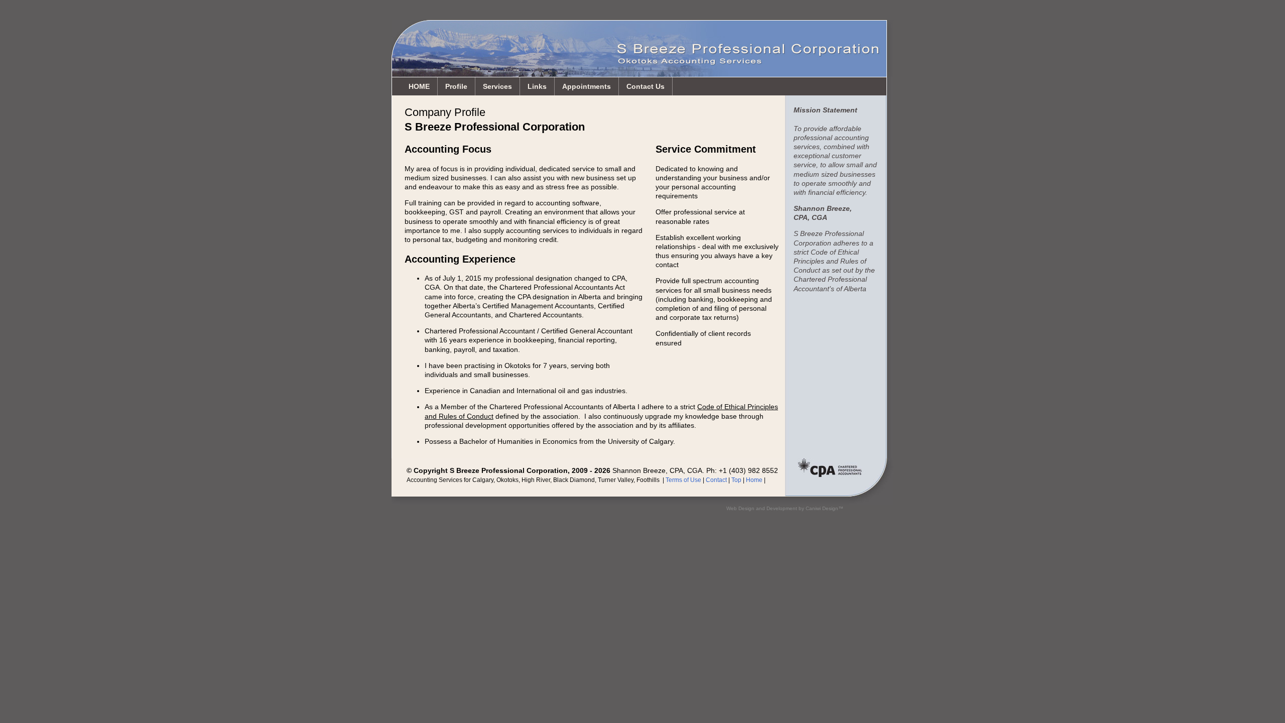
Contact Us (645, 86)
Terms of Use (683, 480)
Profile (456, 86)
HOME (419, 86)
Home (754, 480)
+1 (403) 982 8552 (748, 470)
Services (497, 86)
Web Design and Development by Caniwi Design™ (784, 508)
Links (537, 86)
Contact (716, 480)
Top (736, 480)
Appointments (586, 86)
